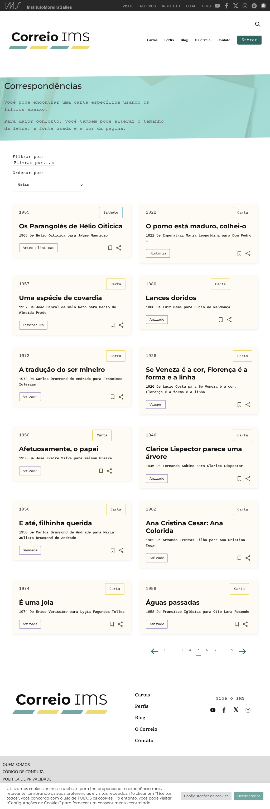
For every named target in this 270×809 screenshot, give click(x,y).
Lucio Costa (174, 386)
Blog (184, 40)
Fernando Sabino (178, 466)
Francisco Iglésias (182, 612)
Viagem (156, 404)
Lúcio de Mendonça (212, 307)
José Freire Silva (54, 458)
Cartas (152, 40)
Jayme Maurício (93, 235)
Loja (190, 6)
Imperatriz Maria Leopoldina (191, 235)
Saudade (30, 550)
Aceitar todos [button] (248, 796)
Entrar (249, 40)
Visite (128, 6)
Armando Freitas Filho (185, 540)
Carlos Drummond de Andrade (63, 379)
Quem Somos (16, 764)
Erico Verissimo (52, 612)
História (158, 253)
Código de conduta (23, 771)
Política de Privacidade (27, 779)
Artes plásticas (38, 248)
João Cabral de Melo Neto (61, 307)
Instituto (171, 6)
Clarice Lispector (225, 466)
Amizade (157, 319)
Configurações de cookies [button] (206, 796)
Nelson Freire (98, 458)
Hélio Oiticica (50, 235)
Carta (242, 212)
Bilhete (110, 212)
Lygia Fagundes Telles (102, 612)
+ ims (206, 6)
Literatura (33, 325)
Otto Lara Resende (231, 612)
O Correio (203, 40)
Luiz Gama (172, 307)
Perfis (169, 40)
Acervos (147, 6)
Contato (224, 40)
